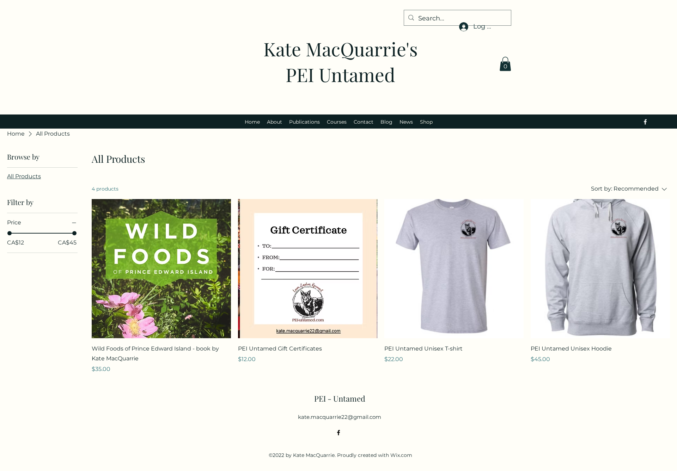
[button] (505, 64)
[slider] (9, 233)
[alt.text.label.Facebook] (645, 121)
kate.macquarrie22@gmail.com (339, 417)
